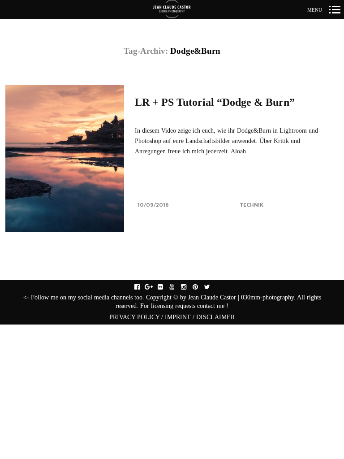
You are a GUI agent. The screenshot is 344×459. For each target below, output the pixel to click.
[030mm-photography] (172, 9)
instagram (188, 287)
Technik (251, 204)
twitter (211, 287)
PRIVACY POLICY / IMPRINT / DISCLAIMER (172, 317)
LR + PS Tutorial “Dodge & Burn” (215, 102)
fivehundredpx (176, 287)
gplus (153, 287)
